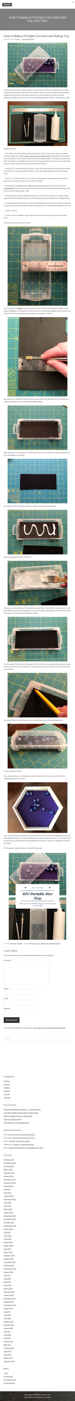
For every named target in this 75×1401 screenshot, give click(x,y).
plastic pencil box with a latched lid (37, 156)
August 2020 (8, 1229)
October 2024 (9, 1166)
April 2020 (7, 1239)
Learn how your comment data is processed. (49, 1028)
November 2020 (10, 1219)
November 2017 (10, 1298)
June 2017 (7, 1315)
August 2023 (8, 1186)
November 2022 (10, 1199)
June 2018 (7, 1279)
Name (6, 989)
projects (43, 943)
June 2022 (7, 1203)
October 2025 (9, 1160)
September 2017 (10, 1305)
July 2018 (7, 1275)
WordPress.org (9, 1383)
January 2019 (8, 1259)
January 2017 (8, 1322)
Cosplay (7, 1081)
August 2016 (8, 1328)
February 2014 (9, 1361)
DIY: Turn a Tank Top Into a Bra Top (22, 1135)
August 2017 (8, 1308)
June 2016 (7, 1335)
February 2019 (9, 1256)
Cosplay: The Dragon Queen (19, 1141)
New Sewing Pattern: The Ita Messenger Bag (26, 1148)
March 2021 (8, 1209)
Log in (6, 1373)
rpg (48, 943)
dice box (32, 943)
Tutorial (7, 1094)
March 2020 (8, 1242)
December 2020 (10, 1216)
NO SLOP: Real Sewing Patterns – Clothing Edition (22, 1109)
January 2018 (8, 1295)
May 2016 (7, 1338)
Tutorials (19, 943)
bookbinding (8, 188)
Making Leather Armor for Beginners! (18, 1116)
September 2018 (10, 1269)
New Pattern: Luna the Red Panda (16, 1123)
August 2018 (8, 1272)
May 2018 (7, 1282)
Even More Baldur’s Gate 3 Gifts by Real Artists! (21, 1113)
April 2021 (7, 1206)
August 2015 (8, 1341)
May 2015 (7, 1345)
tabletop (52, 943)
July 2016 (7, 1332)
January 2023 (8, 1196)
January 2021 (8, 1213)
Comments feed (10, 1380)
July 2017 (7, 1312)
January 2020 (8, 1246)
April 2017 (7, 1318)
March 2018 (8, 1289)
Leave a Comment (28, 39)
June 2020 (7, 1236)
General (7, 1084)
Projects (13, 943)
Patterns (7, 1088)
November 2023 (10, 1183)
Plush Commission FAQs (12, 1119)
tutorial (57, 943)
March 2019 (8, 1252)
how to (37, 943)
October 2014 (9, 1348)
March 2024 (8, 1170)
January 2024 (9, 1176)
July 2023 (7, 1189)
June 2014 (7, 1351)
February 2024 (9, 1173)
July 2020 (7, 1232)
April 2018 (7, 1285)
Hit (25, 1397)
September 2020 (10, 1226)
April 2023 (7, 1193)
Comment (8, 960)
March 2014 (8, 1358)
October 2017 (9, 1302)
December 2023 (10, 1179)
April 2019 (7, 1249)
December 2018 (10, 1262)
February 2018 (9, 1292)
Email (6, 999)
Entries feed (8, 1376)
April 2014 (7, 1355)
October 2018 (9, 1265)
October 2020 (9, 1222)
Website (7, 1008)
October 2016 (9, 1325)
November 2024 (10, 1163)
